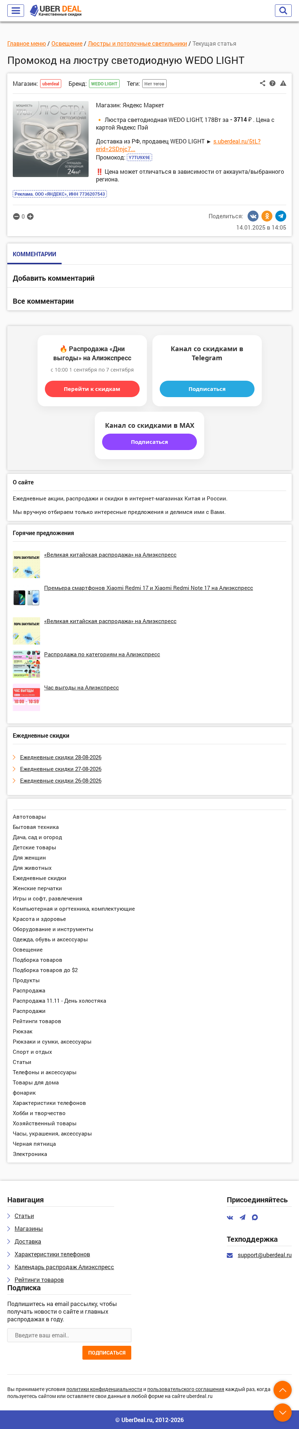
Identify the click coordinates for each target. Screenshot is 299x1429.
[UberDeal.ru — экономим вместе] (55, 11)
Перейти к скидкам (92, 388)
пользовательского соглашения (185, 1389)
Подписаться (207, 388)
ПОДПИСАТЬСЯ (106, 1352)
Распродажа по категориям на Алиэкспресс (102, 654)
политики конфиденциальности (104, 1389)
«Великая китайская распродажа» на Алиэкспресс (110, 554)
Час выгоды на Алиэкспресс (81, 687)
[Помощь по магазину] (272, 83)
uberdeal (50, 84)
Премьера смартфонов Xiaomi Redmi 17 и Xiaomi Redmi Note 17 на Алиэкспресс (148, 587)
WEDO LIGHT (104, 84)
